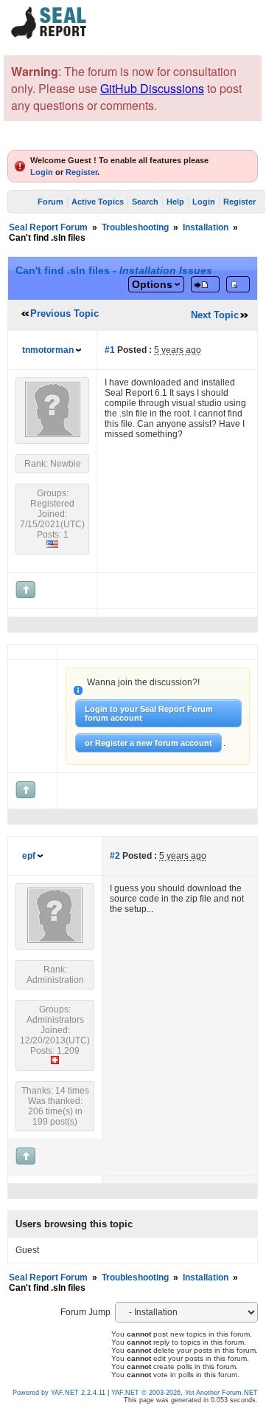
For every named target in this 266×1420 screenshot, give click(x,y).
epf (28, 856)
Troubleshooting (135, 227)
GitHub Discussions (152, 88)
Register (81, 172)
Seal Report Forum (48, 227)
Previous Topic (64, 313)
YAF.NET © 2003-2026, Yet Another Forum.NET (184, 1392)
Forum (50, 201)
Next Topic (215, 314)
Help (175, 201)
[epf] (55, 940)
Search (145, 201)
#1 (110, 350)
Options (152, 284)
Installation (205, 227)
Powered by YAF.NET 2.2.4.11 (60, 1392)
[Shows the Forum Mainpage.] (49, 36)
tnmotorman (48, 350)
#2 (115, 856)
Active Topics (97, 201)
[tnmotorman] (52, 434)
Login (41, 172)
